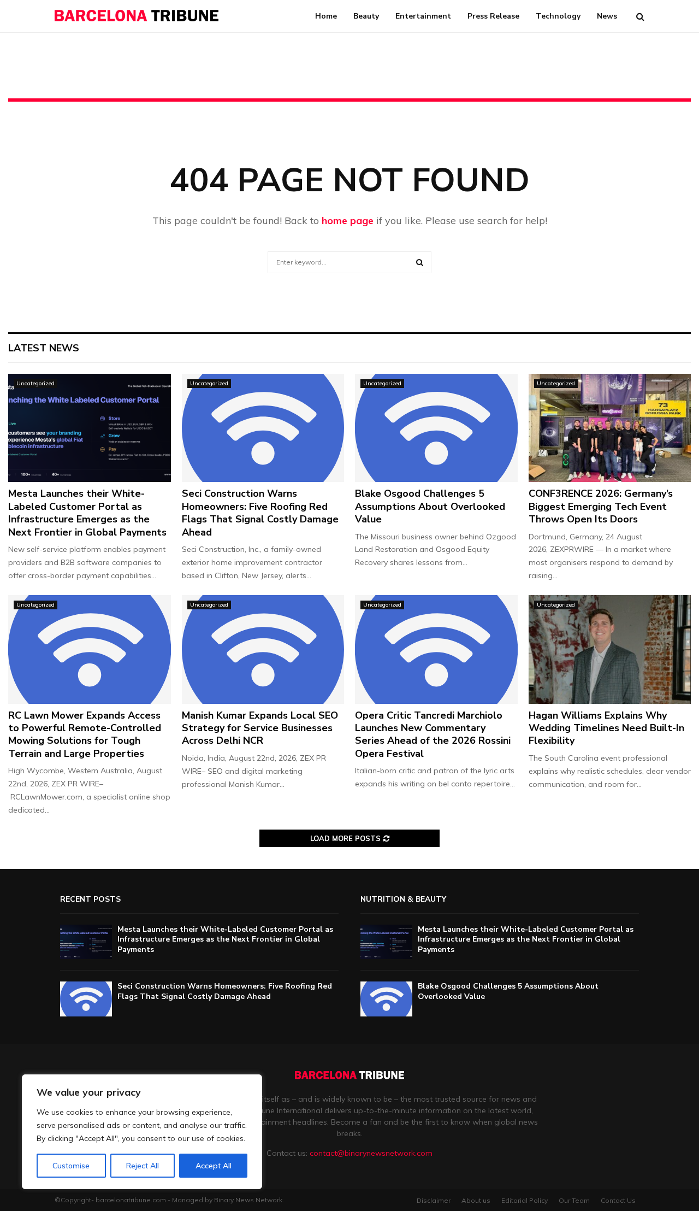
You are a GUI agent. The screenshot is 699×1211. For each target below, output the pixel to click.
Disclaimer (434, 1200)
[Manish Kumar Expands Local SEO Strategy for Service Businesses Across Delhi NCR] (263, 649)
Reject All (142, 1166)
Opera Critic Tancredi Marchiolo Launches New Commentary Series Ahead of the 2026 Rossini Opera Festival (433, 734)
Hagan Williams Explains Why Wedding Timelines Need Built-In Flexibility (606, 728)
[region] (142, 1131)
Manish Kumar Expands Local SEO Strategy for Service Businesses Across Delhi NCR (260, 728)
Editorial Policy (524, 1200)
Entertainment (423, 16)
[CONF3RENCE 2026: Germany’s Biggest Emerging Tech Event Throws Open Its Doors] (610, 428)
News (607, 16)
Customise (71, 1166)
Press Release (493, 16)
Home (326, 16)
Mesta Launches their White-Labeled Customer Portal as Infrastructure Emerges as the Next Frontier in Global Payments (87, 512)
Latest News (43, 348)
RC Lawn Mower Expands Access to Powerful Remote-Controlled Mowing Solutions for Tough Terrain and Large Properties (84, 734)
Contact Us (618, 1200)
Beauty (366, 16)
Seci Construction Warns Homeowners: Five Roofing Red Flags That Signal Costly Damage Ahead (260, 512)
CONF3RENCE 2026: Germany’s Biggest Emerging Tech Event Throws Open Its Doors (601, 506)
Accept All (214, 1166)
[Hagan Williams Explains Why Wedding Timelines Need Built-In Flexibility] (610, 649)
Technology (558, 16)
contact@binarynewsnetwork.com (371, 1153)
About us (475, 1200)
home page (348, 220)
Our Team (574, 1200)
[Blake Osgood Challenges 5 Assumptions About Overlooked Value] (436, 428)
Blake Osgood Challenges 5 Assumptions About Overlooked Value (430, 506)
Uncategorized (35, 383)
